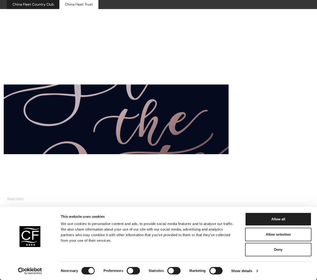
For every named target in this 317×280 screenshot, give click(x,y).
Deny (278, 249)
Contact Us (269, 19)
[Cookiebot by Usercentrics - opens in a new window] (30, 270)
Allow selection (278, 234)
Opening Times (240, 19)
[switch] (133, 270)
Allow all (278, 219)
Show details (241, 271)
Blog (10, 165)
